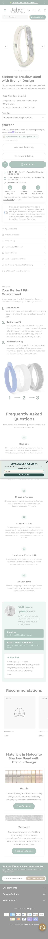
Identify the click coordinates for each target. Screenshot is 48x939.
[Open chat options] (42, 927)
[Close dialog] (47, 462)
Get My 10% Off (24, 475)
